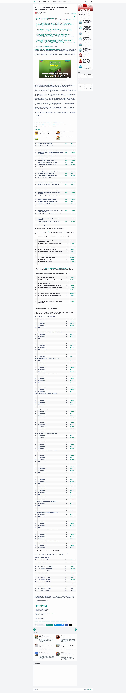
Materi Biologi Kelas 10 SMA (41, 604)
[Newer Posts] (76, 629)
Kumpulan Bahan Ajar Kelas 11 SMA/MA (43, 45)
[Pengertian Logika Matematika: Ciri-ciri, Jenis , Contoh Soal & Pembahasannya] (80, 51)
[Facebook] (66, 625)
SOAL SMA (55, 1)
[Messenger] (62, 625)
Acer (90, 76)
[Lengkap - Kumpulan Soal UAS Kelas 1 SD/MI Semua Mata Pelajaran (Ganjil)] (85, 10)
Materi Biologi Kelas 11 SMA (41, 605)
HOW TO (69, 1)
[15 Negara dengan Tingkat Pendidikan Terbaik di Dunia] (36, 139)
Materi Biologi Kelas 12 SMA (41, 606)
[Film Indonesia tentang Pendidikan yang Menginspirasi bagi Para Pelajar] (36, 134)
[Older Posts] (34, 629)
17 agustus (89, 74)
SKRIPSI (64, 1)
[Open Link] (91, 1)
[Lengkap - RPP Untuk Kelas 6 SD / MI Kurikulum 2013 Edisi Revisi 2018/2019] (80, 56)
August (80, 86)
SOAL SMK (60, 1)
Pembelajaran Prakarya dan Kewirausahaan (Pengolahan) (57, 268)
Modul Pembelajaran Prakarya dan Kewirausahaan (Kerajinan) (46, 18)
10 (84, 74)
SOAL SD (44, 1)
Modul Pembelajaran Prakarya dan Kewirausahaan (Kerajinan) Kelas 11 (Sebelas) (51, 22)
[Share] (74, 625)
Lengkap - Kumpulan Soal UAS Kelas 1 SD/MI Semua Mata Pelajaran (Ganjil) (84, 13)
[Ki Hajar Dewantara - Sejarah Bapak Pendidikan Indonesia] (58, 638)
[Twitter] (70, 625)
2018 (80, 76)
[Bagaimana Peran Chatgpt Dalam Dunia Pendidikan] (58, 134)
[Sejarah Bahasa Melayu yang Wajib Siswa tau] (36, 655)
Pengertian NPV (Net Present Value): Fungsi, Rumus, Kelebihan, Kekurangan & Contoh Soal (87, 44)
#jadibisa (80, 74)
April (86, 88)
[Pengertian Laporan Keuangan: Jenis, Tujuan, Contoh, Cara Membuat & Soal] (80, 40)
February (87, 84)
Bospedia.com (89, 689)
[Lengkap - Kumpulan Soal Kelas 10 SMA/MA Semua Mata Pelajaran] (80, 67)
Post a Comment (42, 624)
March (80, 84)
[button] (73, 13)
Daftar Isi (37, 16)
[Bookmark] (35, 624)
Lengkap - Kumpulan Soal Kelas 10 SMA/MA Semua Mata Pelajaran (87, 66)
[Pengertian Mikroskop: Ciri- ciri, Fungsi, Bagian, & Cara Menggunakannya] (80, 23)
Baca (66, 143)
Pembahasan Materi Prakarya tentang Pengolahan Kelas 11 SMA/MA (47, 49)
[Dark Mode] (85, 1)
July (86, 86)
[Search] (89, 1)
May (79, 88)
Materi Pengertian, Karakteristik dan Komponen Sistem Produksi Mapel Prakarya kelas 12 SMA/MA (67, 655)
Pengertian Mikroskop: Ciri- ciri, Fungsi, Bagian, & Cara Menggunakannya (87, 21)
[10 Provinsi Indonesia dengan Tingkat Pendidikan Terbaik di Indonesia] (58, 139)
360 (85, 76)
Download (73, 143)
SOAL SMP (49, 1)
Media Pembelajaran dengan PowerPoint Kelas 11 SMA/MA (48, 46)
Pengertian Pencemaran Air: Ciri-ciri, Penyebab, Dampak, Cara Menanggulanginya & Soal (87, 33)
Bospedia (37, 1)
